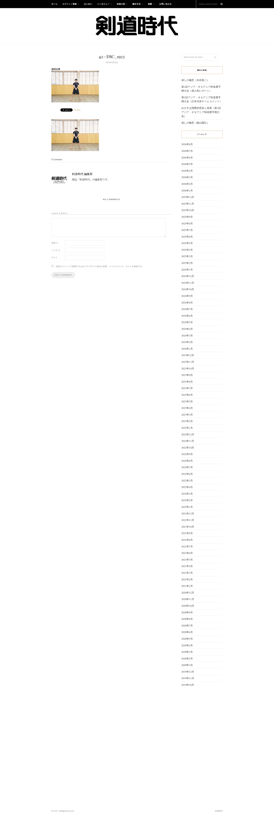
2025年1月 (187, 269)
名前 (54, 243)
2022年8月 (187, 460)
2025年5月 (187, 243)
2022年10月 (187, 447)
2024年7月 (187, 309)
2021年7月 (187, 546)
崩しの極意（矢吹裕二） (195, 80)
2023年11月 (187, 361)
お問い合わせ (165, 4)
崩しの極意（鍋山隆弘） (195, 122)
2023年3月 (187, 414)
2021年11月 (187, 520)
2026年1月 (187, 190)
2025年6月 (187, 236)
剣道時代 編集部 (82, 174)
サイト (54, 257)
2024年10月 (187, 289)
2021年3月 (187, 572)
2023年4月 (187, 408)
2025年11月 (187, 203)
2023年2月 (187, 421)
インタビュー (103, 4)
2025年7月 (187, 230)
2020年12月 (187, 592)
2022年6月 (187, 473)
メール (55, 250)
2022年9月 (187, 454)
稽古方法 (136, 4)
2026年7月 (187, 150)
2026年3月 (187, 177)
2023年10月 (187, 368)
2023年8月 (187, 381)
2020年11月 (187, 599)
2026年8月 (187, 144)
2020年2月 (187, 658)
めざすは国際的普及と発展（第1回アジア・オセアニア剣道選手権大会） (201, 112)
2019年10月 (187, 684)
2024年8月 (187, 302)
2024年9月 (187, 295)
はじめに (88, 4)
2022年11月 (187, 440)
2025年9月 (187, 216)
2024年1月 (187, 348)
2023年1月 (187, 427)
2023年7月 (187, 388)
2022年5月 (187, 480)
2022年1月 (187, 506)
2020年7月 (187, 625)
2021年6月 (187, 553)
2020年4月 (187, 645)
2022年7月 (187, 467)
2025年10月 (187, 210)
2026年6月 (187, 157)
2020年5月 (187, 638)
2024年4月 (187, 328)
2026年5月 (187, 164)
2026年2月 (187, 183)
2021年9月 (187, 533)
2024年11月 (187, 282)
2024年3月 (187, 335)
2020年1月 (187, 665)
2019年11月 (187, 678)
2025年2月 (187, 263)
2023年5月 (187, 401)
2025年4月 (187, 249)
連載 (150, 4)
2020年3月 (187, 651)
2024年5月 (187, 322)
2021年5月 (187, 559)
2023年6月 (187, 394)
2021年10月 (187, 526)
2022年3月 (187, 493)
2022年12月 (187, 434)
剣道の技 (121, 4)
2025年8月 (187, 223)
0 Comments (56, 159)
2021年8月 (187, 539)
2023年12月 (187, 355)
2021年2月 (187, 579)
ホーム (54, 4)
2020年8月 (187, 618)
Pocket (77, 109)
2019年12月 (187, 671)
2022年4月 (187, 487)
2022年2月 (187, 500)
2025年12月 (187, 197)
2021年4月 (187, 566)
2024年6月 (187, 315)
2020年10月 (187, 605)
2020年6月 (187, 632)
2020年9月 (187, 612)
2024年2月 (187, 342)
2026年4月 (187, 170)
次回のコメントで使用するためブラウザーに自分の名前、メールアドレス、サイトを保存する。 (99, 266)
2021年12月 (187, 513)
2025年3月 (187, 256)
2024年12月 (187, 276)
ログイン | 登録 (69, 4)
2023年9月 (187, 375)
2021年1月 (187, 586)
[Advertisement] (202, 740)
